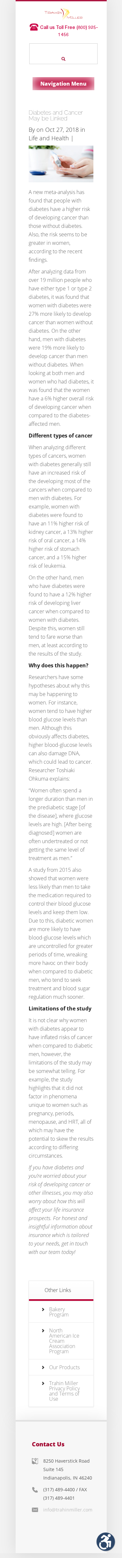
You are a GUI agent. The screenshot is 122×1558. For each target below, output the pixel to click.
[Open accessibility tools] (105, 1541)
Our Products (64, 1367)
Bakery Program (59, 1312)
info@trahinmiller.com (67, 1510)
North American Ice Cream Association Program (64, 1341)
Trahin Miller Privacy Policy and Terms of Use (64, 1391)
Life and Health (49, 138)
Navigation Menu (63, 83)
